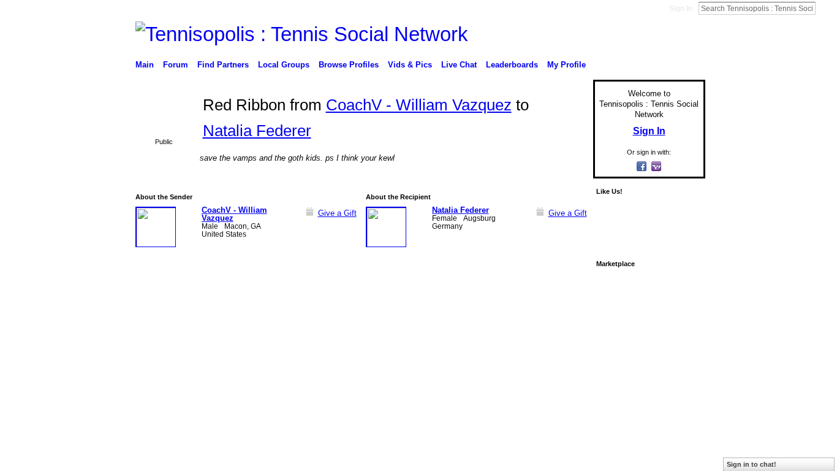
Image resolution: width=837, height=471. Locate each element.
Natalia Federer (257, 130)
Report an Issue (614, 342)
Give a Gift (337, 213)
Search (825, 7)
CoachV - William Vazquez (419, 105)
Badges (566, 342)
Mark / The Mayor (229, 342)
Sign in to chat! (751, 464)
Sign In (680, 8)
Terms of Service (677, 342)
